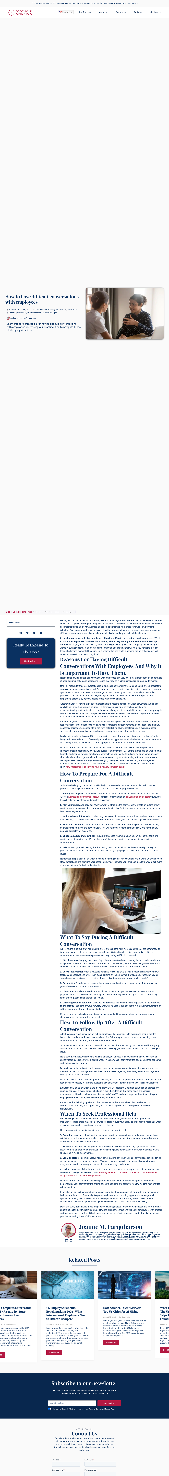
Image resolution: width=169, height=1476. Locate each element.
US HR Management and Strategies (42, 313)
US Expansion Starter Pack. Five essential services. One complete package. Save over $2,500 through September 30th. (84, 3)
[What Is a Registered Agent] (141, 1285)
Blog (8, 612)
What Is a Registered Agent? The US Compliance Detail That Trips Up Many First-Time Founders (141, 1313)
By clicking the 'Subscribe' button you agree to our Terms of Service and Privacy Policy (82, 1409)
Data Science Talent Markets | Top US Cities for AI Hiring (82, 1309)
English (65, 12)
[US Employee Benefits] (27, 1285)
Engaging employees (17, 313)
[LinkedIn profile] (66, 1240)
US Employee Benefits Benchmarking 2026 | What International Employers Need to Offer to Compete (26, 1313)
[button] (87, 12)
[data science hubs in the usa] (84, 1285)
